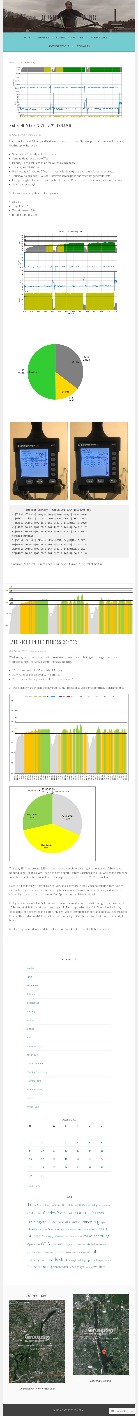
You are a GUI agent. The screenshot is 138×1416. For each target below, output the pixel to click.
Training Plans (34, 1080)
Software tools (59, 46)
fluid (63, 1229)
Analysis (31, 968)
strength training (77, 1260)
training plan (50, 1267)
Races (82, 1244)
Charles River (54, 1212)
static (94, 1251)
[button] (39, 461)
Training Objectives (37, 1072)
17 (42, 1159)
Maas (80, 1236)
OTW (45, 1243)
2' (32, 1205)
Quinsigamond (68, 1244)
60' (59, 1205)
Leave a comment (37, 651)
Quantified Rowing (69, 17)
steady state (56, 1259)
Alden (88, 1205)
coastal (69, 1213)
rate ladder (92, 1244)
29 (102, 1167)
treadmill (63, 1267)
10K (44, 1205)
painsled (55, 1244)
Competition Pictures (70, 37)
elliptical (69, 1222)
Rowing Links (99, 37)
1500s (75, 1205)
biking (94, 1205)
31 (42, 1175)
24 (42, 1167)
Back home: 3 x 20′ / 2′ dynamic (41, 125)
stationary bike (36, 1260)
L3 (106, 1229)
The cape (107, 1260)
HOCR (94, 1229)
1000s (70, 1205)
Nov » (37, 1185)
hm (90, 1229)
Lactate (38, 1235)
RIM (29, 1037)
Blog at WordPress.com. (69, 1410)
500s (63, 1205)
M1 (72, 1236)
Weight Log (33, 1106)
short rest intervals (46, 1252)
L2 (102, 1229)
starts (86, 1252)
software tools (34, 1046)
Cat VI (32, 1213)
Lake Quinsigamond (57, 1236)
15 (102, 1150)
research (31, 1020)
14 (90, 1150)
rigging (30, 1028)
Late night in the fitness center (43, 642)
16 (30, 1159)
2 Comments (34, 135)
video (30, 1098)
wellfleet (99, 1267)
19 (66, 1159)
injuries (30, 994)
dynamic (58, 1222)
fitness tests (54, 1229)
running (103, 1244)
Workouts (83, 46)
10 (42, 1150)
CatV (105, 1205)
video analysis (77, 1267)
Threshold (35, 1266)
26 (66, 1167)
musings (31, 1011)
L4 (29, 1235)
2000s (82, 1205)
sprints (80, 1252)
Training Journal (35, 1063)
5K (40, 1205)
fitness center (37, 1229)
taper (89, 1260)
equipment (32, 985)
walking (89, 1267)
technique (32, 1054)
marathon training (96, 1236)
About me (43, 37)
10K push (50, 1205)
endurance (83, 1221)
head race (82, 1229)
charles (40, 1213)
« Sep (30, 1185)
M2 (76, 1236)
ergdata (103, 1222)
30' (55, 1205)
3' (37, 1205)
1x (29, 1204)
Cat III (100, 1205)
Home (27, 37)
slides (59, 1251)
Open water (33, 1244)
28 (90, 1167)
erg (96, 1221)
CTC (43, 1222)
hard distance (71, 1230)
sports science (70, 1252)
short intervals (33, 1252)
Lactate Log (33, 1002)
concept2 (85, 1212)
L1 (99, 1229)
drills (29, 976)
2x (35, 1205)
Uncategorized (35, 1089)
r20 (78, 1244)
